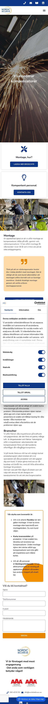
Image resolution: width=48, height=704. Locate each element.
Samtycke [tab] (8, 310)
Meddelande (8, 618)
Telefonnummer (9, 599)
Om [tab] (39, 310)
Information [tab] (24, 310)
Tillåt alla (24, 385)
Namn (5, 590)
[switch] (41, 360)
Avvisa (24, 399)
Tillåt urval (24, 392)
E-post (5, 609)
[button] (44, 10)
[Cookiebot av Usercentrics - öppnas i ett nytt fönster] (34, 303)
